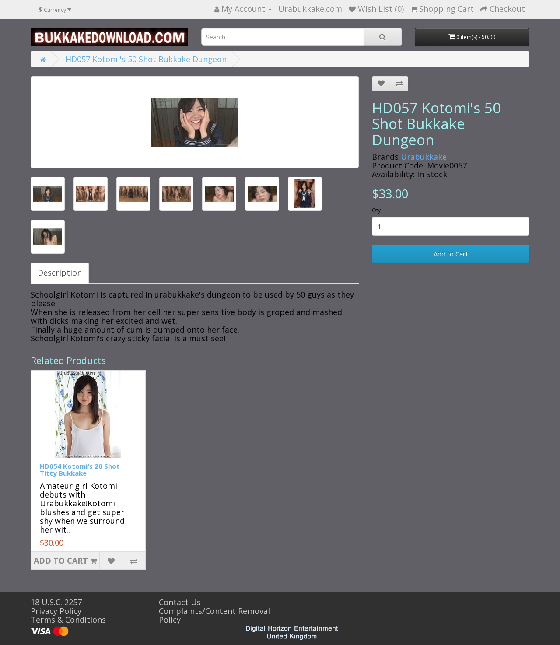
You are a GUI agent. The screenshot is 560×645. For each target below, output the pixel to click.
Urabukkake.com (310, 9)
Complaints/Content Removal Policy (214, 615)
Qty (376, 210)
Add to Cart (451, 253)
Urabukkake (424, 156)
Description (60, 272)
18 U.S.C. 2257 (56, 602)
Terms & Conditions (68, 619)
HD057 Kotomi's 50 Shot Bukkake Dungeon (146, 59)
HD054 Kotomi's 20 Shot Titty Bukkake (80, 470)
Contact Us (180, 602)
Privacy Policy (56, 611)
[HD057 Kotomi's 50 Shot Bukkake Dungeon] (195, 122)
